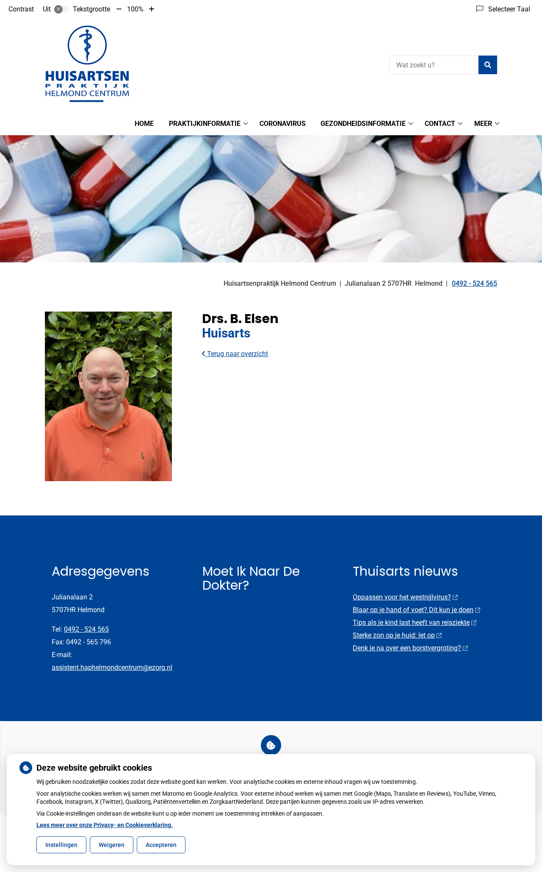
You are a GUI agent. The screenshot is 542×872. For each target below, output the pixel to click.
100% (135, 9)
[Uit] (61, 9)
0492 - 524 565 (86, 629)
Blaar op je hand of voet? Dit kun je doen (413, 610)
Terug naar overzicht (236, 354)
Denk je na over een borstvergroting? (407, 648)
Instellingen (61, 844)
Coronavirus (283, 124)
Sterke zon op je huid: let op (394, 635)
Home (144, 124)
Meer (483, 124)
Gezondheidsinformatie (363, 124)
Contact (440, 124)
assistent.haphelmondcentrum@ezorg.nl (112, 667)
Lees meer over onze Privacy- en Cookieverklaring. (104, 825)
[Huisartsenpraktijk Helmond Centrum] (87, 64)
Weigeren (111, 844)
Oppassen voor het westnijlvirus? (402, 597)
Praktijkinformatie (205, 124)
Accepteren (161, 844)
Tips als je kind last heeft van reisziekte (411, 622)
